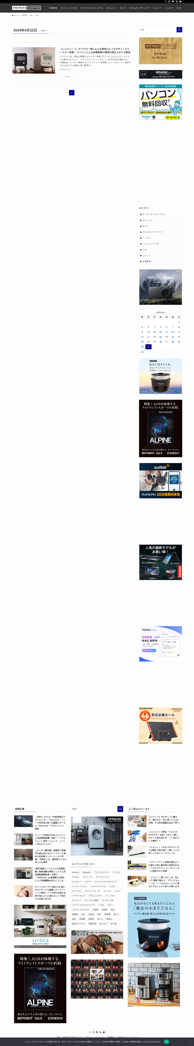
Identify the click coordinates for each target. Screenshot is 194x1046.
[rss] (177, 1)
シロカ (112, 886)
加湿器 (104, 910)
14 (173, 332)
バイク (117, 891)
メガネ (101, 905)
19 (160, 337)
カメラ (146, 226)
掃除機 (75, 914)
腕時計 (109, 919)
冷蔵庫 (95, 910)
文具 (83, 914)
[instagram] (169, 1)
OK (166, 1041)
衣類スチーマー (78, 924)
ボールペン (77, 900)
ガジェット (148, 220)
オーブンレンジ (102, 877)
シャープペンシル (98, 886)
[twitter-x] (165, 1)
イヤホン (76, 877)
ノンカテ (147, 238)
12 (160, 332)
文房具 (91, 914)
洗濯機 (82, 919)
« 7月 (141, 352)
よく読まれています (139, 809)
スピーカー (77, 891)
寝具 (113, 910)
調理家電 (92, 924)
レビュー (147, 255)
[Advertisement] (160, 143)
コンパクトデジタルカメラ (105, 882)
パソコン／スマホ (151, 244)
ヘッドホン (110, 896)
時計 (99, 914)
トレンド (107, 891)
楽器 (74, 919)
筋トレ (100, 919)
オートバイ (88, 877)
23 (142, 342)
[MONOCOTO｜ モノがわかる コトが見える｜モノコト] (26, 7)
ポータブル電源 (91, 900)
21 (173, 337)
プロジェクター (95, 896)
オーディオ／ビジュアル (154, 214)
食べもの (103, 924)
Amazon (75, 872)
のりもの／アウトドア (153, 232)
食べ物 (113, 924)
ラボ (145, 249)
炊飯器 (91, 919)
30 (142, 347)
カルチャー (77, 882)
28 (173, 342)
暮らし (116, 914)
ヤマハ (110, 905)
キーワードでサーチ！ (83, 864)
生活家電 (147, 261)
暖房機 (107, 914)
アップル (116, 872)
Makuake (86, 872)
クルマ (88, 882)
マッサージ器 (107, 900)
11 (154, 332)
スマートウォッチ (92, 891)
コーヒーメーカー (79, 886)
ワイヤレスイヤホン (80, 910)
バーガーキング (78, 896)
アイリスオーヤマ (101, 872)
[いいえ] (190, 1041)
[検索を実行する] (179, 29)
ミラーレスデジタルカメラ (83, 905)
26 (160, 342)
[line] (173, 1)
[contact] (180, 1)
